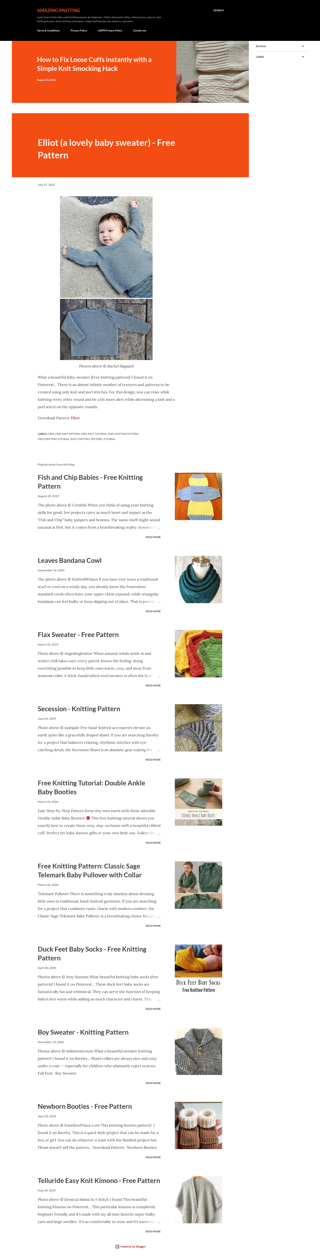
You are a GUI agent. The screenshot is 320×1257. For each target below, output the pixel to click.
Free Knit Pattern (67, 433)
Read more (153, 537)
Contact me (139, 30)
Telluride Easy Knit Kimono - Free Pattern (99, 1180)
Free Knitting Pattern (123, 433)
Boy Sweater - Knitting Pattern (83, 1032)
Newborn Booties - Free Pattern (85, 1106)
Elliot (76, 418)
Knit (73, 439)
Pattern (96, 439)
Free (51, 433)
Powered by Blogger (133, 1246)
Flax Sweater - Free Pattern (78, 634)
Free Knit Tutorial (94, 433)
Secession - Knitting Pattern (79, 709)
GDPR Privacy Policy (110, 30)
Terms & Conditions (48, 30)
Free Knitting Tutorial (53, 439)
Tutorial (109, 439)
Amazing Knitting (58, 10)
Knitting (84, 439)
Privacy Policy (79, 30)
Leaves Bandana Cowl (70, 560)
